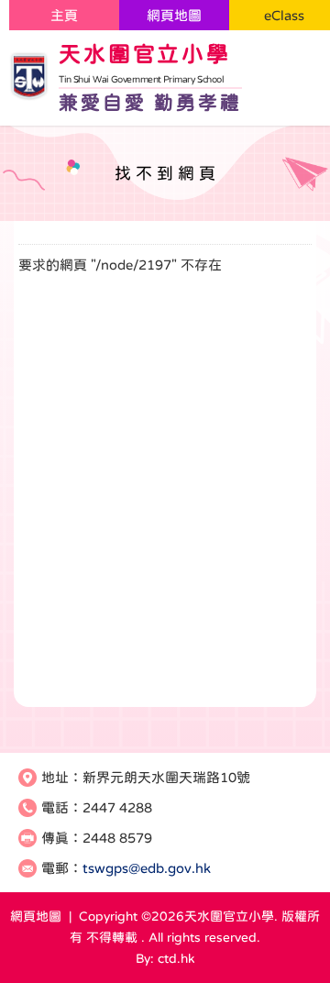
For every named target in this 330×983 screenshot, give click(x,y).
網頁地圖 (174, 15)
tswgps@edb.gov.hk (146, 868)
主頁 (64, 15)
